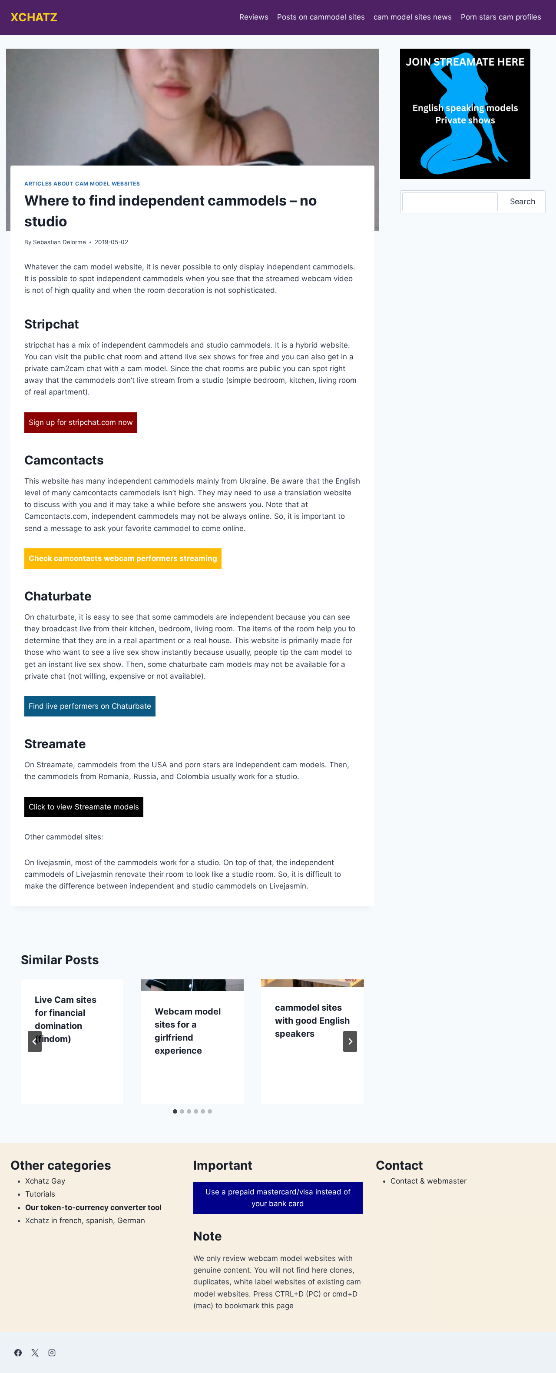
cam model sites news (413, 17)
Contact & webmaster (429, 1181)
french (71, 1220)
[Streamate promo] (465, 114)
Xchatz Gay (45, 1181)
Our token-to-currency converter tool (93, 1207)
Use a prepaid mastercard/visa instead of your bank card (278, 1197)
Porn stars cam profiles (501, 17)
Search (523, 201)
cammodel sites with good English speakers (312, 1020)
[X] (34, 1352)
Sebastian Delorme (59, 242)
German (131, 1220)
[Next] (350, 1041)
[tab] (175, 1111)
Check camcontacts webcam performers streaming (123, 558)
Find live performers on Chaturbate (90, 706)
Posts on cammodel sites (321, 17)
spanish (99, 1220)
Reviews (253, 17)
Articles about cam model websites (82, 183)
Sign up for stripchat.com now (81, 422)
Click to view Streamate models (84, 807)
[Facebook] (17, 1352)
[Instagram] (51, 1352)
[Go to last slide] (35, 1041)
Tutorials (40, 1194)
